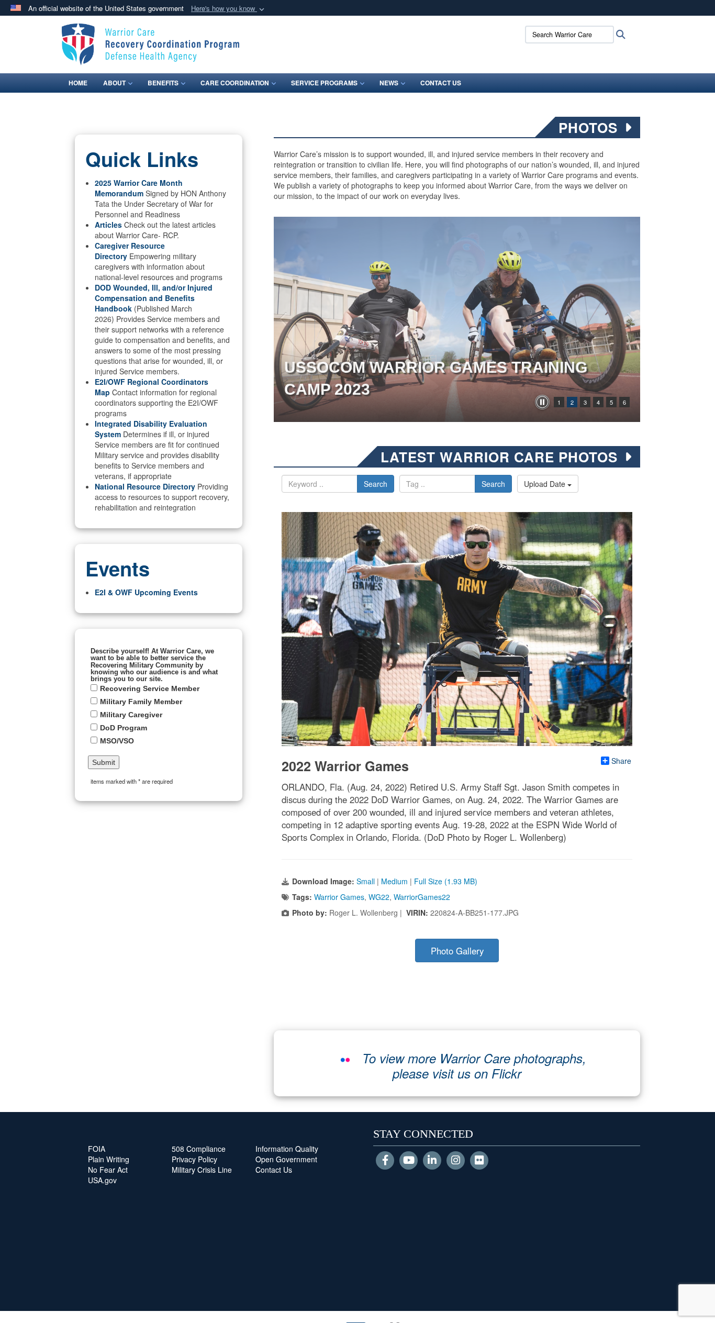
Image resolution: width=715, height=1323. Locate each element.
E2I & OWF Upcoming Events (146, 592)
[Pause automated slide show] (542, 402)
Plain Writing (108, 1159)
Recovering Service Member (149, 688)
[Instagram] (455, 1160)
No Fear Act (108, 1169)
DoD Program (123, 728)
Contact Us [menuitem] (440, 82)
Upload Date (545, 484)
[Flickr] (479, 1160)
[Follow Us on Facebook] (385, 1160)
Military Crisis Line (202, 1169)
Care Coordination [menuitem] (234, 82)
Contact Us (273, 1169)
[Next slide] (629, 319)
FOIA (96, 1148)
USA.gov (102, 1180)
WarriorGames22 (422, 897)
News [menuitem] (388, 82)
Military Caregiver (131, 714)
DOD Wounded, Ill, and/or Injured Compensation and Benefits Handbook (154, 298)
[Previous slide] (284, 319)
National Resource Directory (145, 486)
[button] (228, 8)
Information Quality (286, 1148)
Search (375, 484)
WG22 (378, 897)
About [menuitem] (114, 82)
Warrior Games (339, 897)
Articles (108, 224)
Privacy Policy (194, 1159)
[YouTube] (408, 1160)
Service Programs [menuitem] (324, 82)
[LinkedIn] (432, 1160)
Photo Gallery (457, 950)
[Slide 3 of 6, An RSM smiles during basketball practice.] (457, 319)
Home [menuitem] (78, 82)
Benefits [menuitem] (163, 82)
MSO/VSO (117, 741)
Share (621, 761)
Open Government (286, 1159)
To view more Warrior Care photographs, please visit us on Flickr (474, 1065)
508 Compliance (199, 1148)
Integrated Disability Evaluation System (151, 428)
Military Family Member (141, 701)
